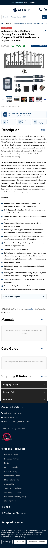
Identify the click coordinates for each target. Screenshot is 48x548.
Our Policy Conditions (12, 492)
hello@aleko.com (10, 417)
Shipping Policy (10, 501)
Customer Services (15, 513)
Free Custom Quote (12, 476)
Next (45, 99)
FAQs (6, 463)
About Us (5, 429)
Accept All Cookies (37, 541)
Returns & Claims (11, 455)
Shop (7, 506)
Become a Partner (11, 459)
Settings (7, 541)
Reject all (20, 541)
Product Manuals (11, 467)
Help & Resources (14, 448)
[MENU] (2, 9)
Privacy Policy (20, 537)
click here (30, 309)
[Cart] (45, 9)
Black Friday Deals (11, 480)
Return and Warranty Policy (15, 497)
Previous (3, 99)
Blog (13, 429)
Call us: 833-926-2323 (13, 413)
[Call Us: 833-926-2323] (40, 9)
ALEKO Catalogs (10, 471)
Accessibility (9, 484)
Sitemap (21, 429)
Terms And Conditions (13, 488)
